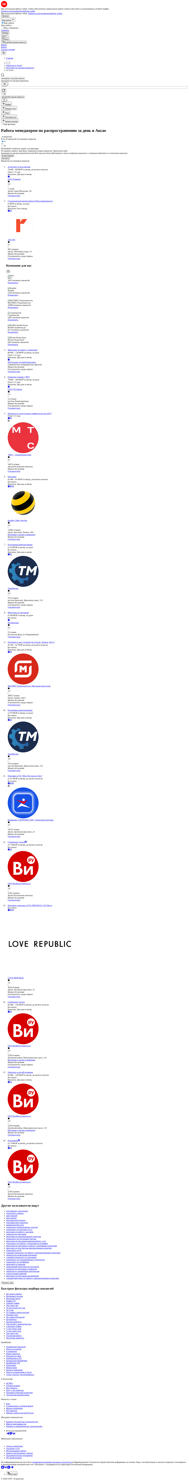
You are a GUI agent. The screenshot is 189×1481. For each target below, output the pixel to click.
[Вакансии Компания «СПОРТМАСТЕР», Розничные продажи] (97, 803)
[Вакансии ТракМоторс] (97, 571)
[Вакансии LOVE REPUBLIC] (97, 944)
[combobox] (13, 78)
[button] (4, 45)
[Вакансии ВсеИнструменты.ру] (97, 866)
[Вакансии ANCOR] (97, 225)
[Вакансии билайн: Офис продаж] (97, 503)
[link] (5, 39)
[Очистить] (4, 84)
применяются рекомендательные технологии (52, 1462)
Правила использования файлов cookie (45, 13)
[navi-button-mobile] (3, 53)
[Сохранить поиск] (3, 91)
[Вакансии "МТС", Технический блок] (97, 438)
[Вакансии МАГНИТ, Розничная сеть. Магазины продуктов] (97, 669)
